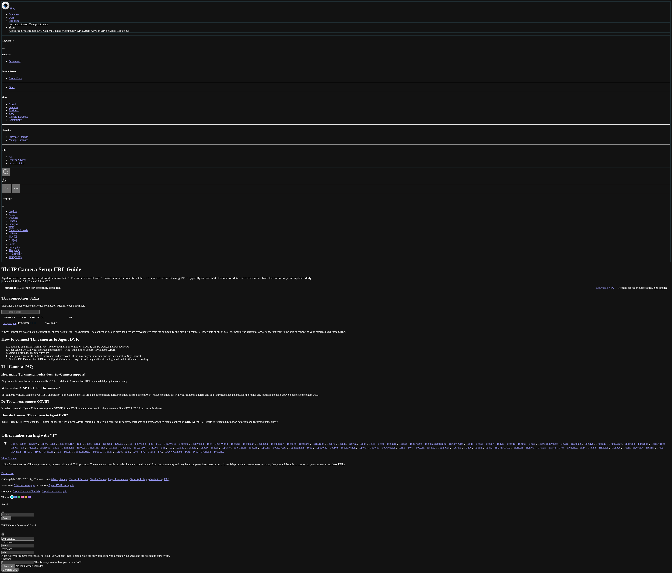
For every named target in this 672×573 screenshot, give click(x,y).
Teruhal (522, 443)
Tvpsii (151, 451)
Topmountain (296, 447)
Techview (304, 443)
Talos (52, 443)
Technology (277, 443)
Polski (12, 243)
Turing (108, 451)
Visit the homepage (24, 485)
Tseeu (38, 451)
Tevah (564, 443)
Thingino (601, 443)
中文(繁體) (15, 257)
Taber (22, 443)
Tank (79, 443)
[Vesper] (29, 497)
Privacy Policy (59, 479)
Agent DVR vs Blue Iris (26, 491)
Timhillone (68, 447)
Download (14, 14)
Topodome (321, 447)
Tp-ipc (467, 447)
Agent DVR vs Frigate (54, 491)
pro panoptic (9, 323)
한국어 (13, 240)
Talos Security (66, 443)
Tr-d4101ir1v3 (503, 447)
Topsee (334, 447)
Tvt (160, 451)
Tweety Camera (173, 451)
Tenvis (500, 443)
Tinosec (81, 447)
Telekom (391, 443)
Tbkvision (140, 443)
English (13, 211)
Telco (381, 443)
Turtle (118, 451)
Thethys (588, 443)
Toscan (420, 447)
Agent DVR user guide (61, 485)
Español (13, 220)
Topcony (265, 447)
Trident (592, 447)
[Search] (6, 172)
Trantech (530, 447)
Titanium (113, 447)
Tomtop (203, 447)
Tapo (88, 443)
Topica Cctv (279, 447)
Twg (187, 451)
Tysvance (219, 451)
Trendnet (572, 447)
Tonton (214, 447)
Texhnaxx (576, 443)
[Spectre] (11, 497)
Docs (11, 17)
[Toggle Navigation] (16, 188)
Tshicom (48, 451)
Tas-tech (107, 443)
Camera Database (53, 30)
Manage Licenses (38, 24)
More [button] (12, 27)
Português (14, 247)
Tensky (490, 443)
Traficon (518, 447)
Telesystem (416, 443)
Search (6, 518)
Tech (209, 443)
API (79, 30)
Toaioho (179, 447)
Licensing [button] (14, 20)
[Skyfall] (19, 497)
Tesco (532, 443)
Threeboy (643, 443)
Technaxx (262, 443)
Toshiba (430, 447)
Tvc (143, 451)
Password (6, 548)
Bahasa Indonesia (18, 230)
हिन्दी (11, 227)
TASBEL (120, 443)
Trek (561, 447)
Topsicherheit (348, 447)
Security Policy (138, 479)
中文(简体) (15, 253)
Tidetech (32, 447)
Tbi (130, 443)
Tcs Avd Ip (170, 443)
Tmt (163, 447)
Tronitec (615, 447)
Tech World (221, 443)
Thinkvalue (615, 443)
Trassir (552, 447)
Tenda (469, 443)
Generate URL (10, 569)
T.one (13, 443)
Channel (6, 558)
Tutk (127, 451)
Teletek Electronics (435, 443)
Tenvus (511, 443)
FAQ (40, 30)
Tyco (195, 451)
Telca (372, 443)
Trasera (542, 447)
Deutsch (13, 217)
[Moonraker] (15, 497)
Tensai (479, 443)
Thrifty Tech (658, 443)
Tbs (151, 443)
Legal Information (118, 479)
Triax (582, 447)
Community (69, 30)
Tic (22, 447)
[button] (4, 182)
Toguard (191, 447)
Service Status (108, 30)
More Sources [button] (9, 458)
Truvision (15, 451)
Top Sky (226, 447)
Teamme (183, 443)
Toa (170, 447)
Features (21, 30)
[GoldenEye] (25, 497)
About (12, 30)
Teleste (403, 443)
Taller (43, 443)
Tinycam (93, 447)
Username (7, 542)
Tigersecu (44, 447)
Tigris (56, 447)
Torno (401, 447)
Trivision (603, 447)
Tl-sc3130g (140, 447)
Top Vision (239, 447)
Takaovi (33, 443)
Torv (410, 447)
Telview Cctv (456, 443)
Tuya (135, 451)
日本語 (13, 236)
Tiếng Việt (14, 250)
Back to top (7, 473)
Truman (650, 447)
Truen (626, 447)
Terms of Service (78, 479)
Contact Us (123, 30)
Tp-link (478, 447)
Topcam (252, 447)
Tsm (58, 451)
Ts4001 (28, 451)
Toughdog (443, 447)
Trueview (637, 447)
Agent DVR (15, 78)
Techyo (331, 443)
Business (31, 30)
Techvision (318, 443)
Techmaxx (248, 443)
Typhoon (206, 451)
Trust (660, 447)
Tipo (103, 447)
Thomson (629, 443)
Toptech (362, 447)
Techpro (291, 443)
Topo (309, 447)
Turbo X (97, 451)
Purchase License (18, 24)
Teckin (342, 443)
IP (2, 535)
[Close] (3, 48)
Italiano (13, 233)
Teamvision (197, 443)
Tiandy (14, 447)
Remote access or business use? (642, 287)
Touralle (456, 447)
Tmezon (153, 447)
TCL (158, 443)
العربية (12, 214)
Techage (235, 443)
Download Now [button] (605, 287)
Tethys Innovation (548, 443)
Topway (374, 447)
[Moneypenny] (22, 497)
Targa (96, 443)
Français (13, 224)
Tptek (488, 447)
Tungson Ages (82, 451)
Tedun (362, 443)
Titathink (126, 447)
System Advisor (91, 30)
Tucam (67, 451)
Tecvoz (352, 443)
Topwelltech (389, 447)
